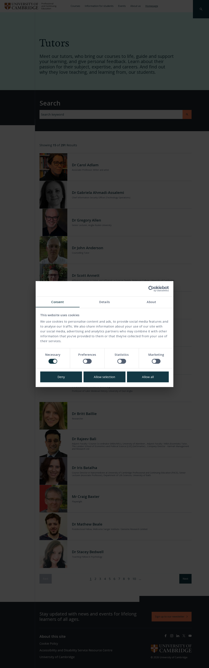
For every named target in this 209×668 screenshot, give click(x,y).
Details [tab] (104, 302)
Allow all (148, 377)
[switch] (87, 361)
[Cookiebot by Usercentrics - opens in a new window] (155, 289)
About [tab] (151, 302)
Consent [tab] (57, 302)
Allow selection (104, 377)
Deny (61, 377)
